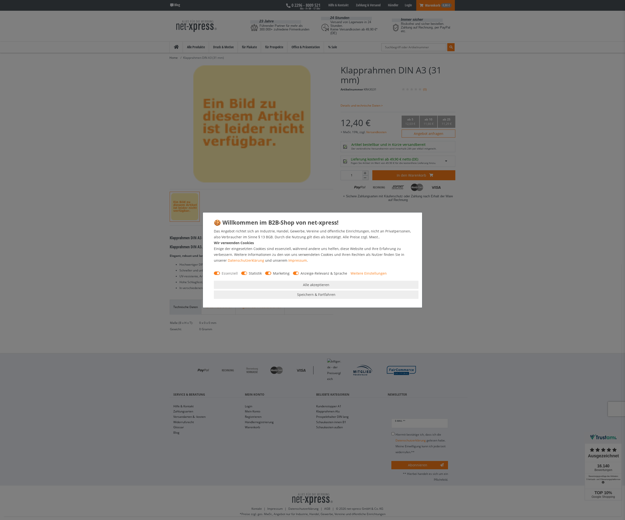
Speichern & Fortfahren (316, 294)
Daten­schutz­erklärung (246, 260)
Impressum (297, 260)
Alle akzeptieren (316, 284)
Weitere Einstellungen (369, 273)
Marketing (281, 273)
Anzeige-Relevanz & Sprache (324, 273)
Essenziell (230, 273)
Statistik (255, 273)
